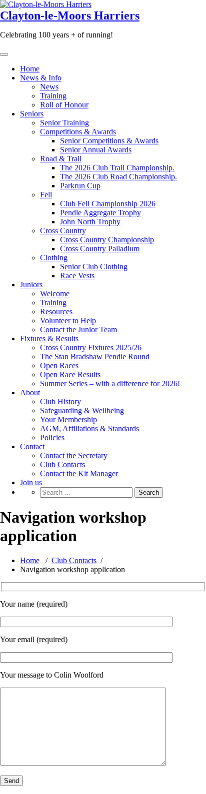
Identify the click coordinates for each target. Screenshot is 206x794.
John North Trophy (90, 221)
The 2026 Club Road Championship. (118, 176)
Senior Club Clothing (94, 266)
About (30, 392)
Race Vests (77, 275)
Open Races (59, 365)
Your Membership (68, 419)
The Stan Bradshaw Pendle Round (95, 356)
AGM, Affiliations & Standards (89, 428)
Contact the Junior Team (78, 329)
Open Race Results (70, 374)
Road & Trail (61, 158)
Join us (31, 482)
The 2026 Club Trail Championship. (117, 167)
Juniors (31, 284)
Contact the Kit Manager (79, 473)
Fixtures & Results (49, 338)
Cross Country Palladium (100, 248)
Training (53, 95)
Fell (46, 194)
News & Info (41, 77)
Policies (52, 437)
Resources (56, 311)
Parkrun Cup (80, 185)
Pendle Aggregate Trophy (100, 212)
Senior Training (64, 122)
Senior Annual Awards (96, 149)
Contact (32, 446)
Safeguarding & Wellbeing (82, 410)
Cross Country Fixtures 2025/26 (91, 347)
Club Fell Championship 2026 (108, 203)
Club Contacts (62, 464)
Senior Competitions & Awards (109, 140)
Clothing (54, 257)
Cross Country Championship (107, 239)
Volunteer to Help (68, 320)
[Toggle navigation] (4, 54)
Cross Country (63, 230)
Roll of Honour (64, 104)
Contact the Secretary (74, 455)
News (49, 86)
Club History (60, 401)
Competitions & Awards (78, 131)
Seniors (32, 113)
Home (30, 68)
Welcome (55, 293)
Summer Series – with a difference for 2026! (110, 383)
